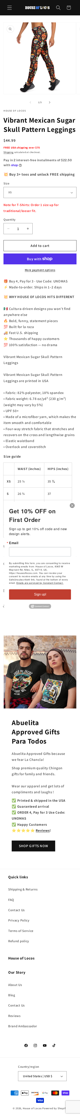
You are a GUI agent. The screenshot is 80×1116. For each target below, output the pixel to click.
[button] (9, 7)
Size (6, 183)
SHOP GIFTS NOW (33, 845)
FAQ (11, 900)
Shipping (8, 152)
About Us (15, 985)
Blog (11, 995)
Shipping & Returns (23, 889)
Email (13, 543)
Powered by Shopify (54, 1108)
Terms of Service (20, 931)
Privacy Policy (19, 920)
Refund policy (18, 941)
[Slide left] (30, 102)
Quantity (9, 219)
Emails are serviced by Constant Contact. (40, 582)
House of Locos (32, 1108)
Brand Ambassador (22, 1026)
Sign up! (40, 594)
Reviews (14, 1016)
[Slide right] (49, 102)
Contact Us (16, 910)
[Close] (72, 505)
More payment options (40, 270)
